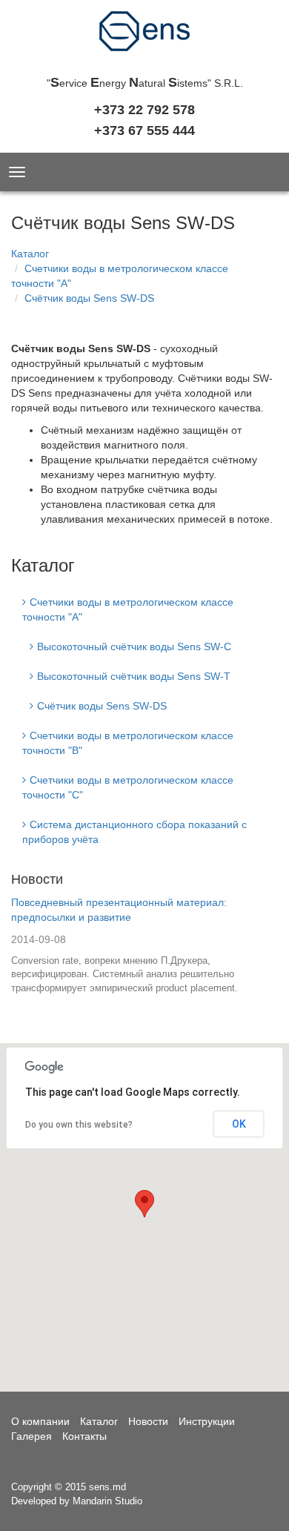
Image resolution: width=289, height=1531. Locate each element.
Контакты (84, 1436)
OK (239, 1124)
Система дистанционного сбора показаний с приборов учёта (134, 832)
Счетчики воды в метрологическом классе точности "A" (127, 609)
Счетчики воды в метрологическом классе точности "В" (127, 743)
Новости (37, 879)
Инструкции (207, 1421)
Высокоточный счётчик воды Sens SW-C (134, 646)
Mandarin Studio (107, 1501)
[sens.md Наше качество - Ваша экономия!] (144, 36)
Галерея (31, 1436)
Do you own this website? (79, 1125)
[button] (144, 1203)
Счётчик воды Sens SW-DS (89, 298)
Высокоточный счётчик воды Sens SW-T (133, 676)
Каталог (30, 253)
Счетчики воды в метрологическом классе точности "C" (127, 787)
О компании (40, 1421)
